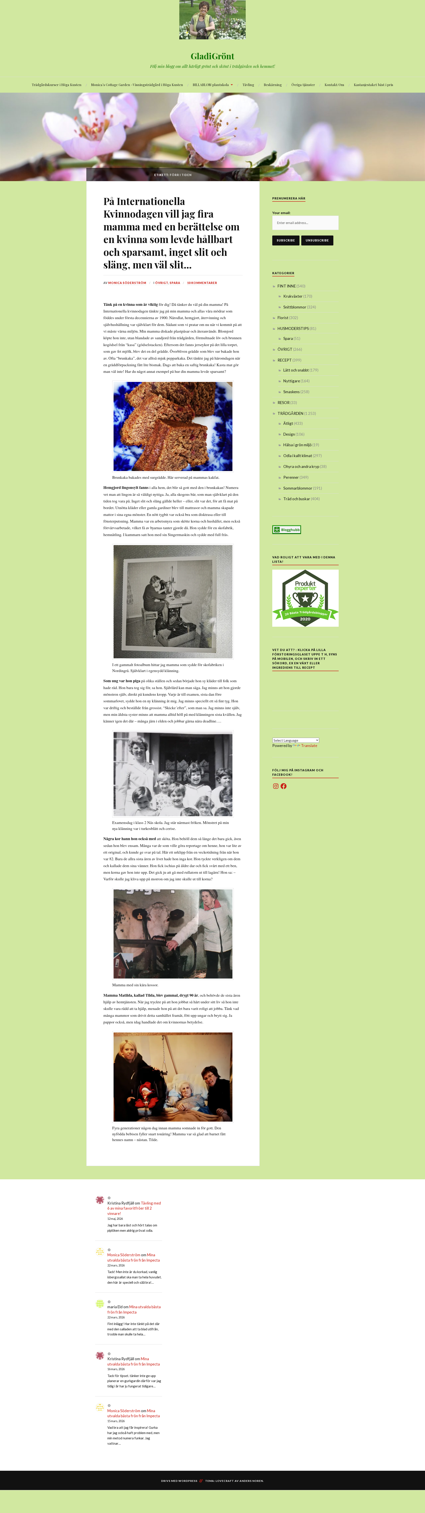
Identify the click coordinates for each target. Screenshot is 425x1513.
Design (289, 434)
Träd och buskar (296, 498)
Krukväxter (293, 296)
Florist (283, 317)
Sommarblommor (297, 488)
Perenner (291, 477)
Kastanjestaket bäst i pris (373, 84)
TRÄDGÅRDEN (290, 413)
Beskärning (273, 84)
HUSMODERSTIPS (293, 328)
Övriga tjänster (303, 84)
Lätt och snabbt (296, 370)
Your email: (281, 213)
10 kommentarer (202, 283)
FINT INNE (287, 286)
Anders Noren (251, 1480)
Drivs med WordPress (179, 1480)
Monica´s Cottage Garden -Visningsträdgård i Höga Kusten (137, 84)
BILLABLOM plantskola (211, 84)
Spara (175, 283)
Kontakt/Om (334, 84)
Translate (309, 745)
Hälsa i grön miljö (297, 444)
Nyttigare (291, 381)
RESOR (284, 402)
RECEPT (285, 360)
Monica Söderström (127, 283)
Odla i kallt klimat (297, 455)
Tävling (248, 84)
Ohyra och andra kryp (301, 466)
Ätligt (288, 423)
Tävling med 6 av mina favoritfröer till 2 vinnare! (134, 1208)
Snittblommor (294, 307)
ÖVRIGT (161, 283)
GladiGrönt (212, 55)
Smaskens (291, 391)
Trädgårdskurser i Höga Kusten (56, 84)
